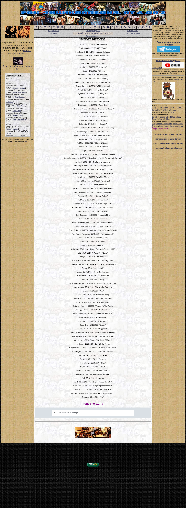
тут (26, 141)
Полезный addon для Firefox (168, 139)
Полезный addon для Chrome (168, 134)
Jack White (167, 124)
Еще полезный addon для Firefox (168, 143)
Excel (154, 117)
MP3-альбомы (132, 31)
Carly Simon (157, 124)
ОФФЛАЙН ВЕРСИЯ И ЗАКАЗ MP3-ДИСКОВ (93, 33)
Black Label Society (167, 126)
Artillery (179, 126)
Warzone (161, 117)
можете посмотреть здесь (19, 51)
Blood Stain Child (173, 117)
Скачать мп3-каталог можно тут (17, 67)
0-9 (148, 27)
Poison (173, 110)
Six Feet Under (163, 110)
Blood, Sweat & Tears (172, 108)
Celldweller (168, 119)
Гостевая (53, 33)
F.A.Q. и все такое (133, 33)
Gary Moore (157, 108)
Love (154, 110)
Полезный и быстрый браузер (168, 148)
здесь (171, 112)
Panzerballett (157, 119)
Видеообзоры (53, 31)
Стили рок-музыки (93, 31)
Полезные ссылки (93, 36)
